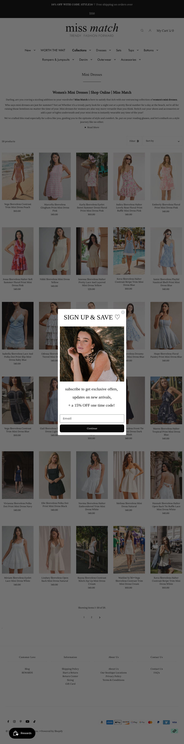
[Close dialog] (123, 312)
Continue (92, 428)
